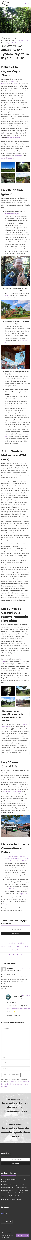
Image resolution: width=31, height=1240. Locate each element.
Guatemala (5, 84)
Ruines (26, 946)
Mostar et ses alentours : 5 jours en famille (13, 1180)
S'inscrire (15, 933)
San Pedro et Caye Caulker (12, 791)
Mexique (16, 84)
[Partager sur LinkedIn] (17, 954)
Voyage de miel (23, 40)
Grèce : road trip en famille (10, 1196)
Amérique (7, 43)
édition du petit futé (14, 889)
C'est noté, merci (23, 1235)
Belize (13, 43)
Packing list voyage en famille (11, 1199)
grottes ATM (19, 156)
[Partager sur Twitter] (13, 954)
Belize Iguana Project (12, 214)
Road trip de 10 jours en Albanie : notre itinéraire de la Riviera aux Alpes (14, 1191)
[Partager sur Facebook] (10, 954)
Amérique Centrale (17, 91)
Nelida (7, 295)
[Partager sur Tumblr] (21, 954)
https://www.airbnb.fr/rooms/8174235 (18, 1008)
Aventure (11, 946)
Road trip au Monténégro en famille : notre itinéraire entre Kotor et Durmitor (14, 1186)
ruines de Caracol (7, 158)
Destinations (19, 43)
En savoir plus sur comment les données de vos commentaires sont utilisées (15, 1084)
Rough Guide (22, 894)
